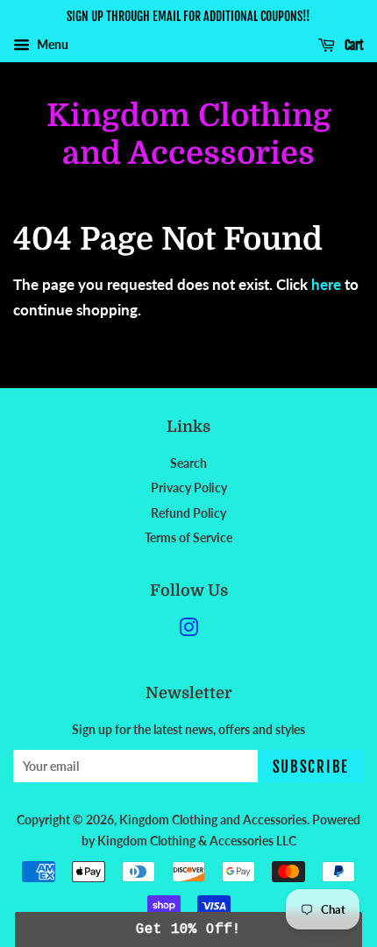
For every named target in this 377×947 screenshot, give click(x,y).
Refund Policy (188, 512)
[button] (188, 929)
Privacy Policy (189, 487)
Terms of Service (188, 537)
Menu (51, 44)
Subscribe (311, 767)
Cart (353, 45)
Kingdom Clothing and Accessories (188, 135)
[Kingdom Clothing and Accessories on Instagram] (188, 630)
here (326, 284)
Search (188, 463)
